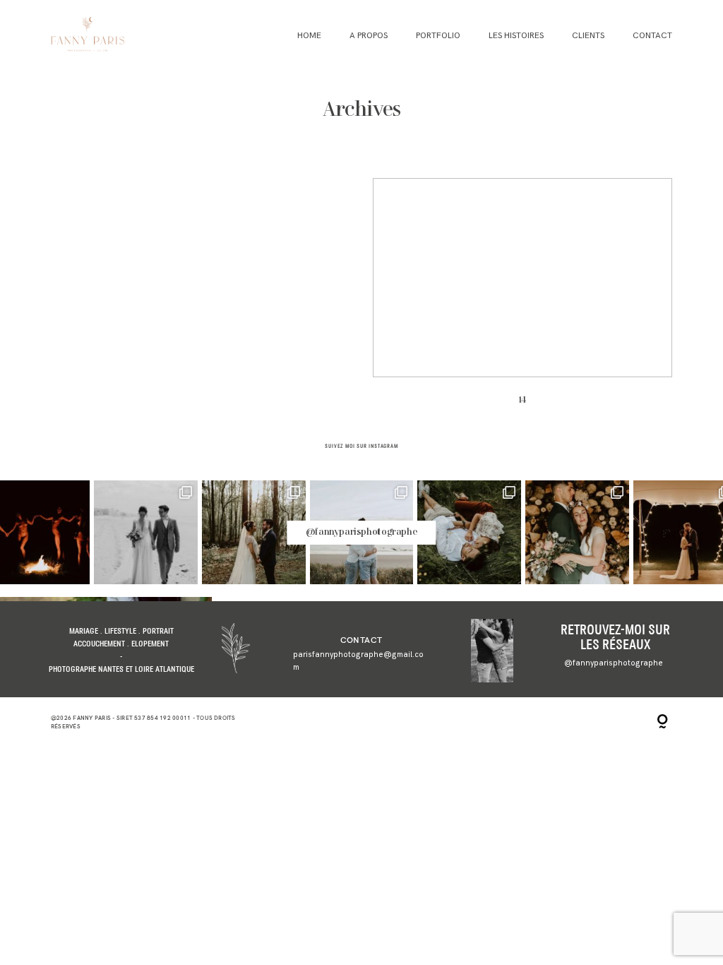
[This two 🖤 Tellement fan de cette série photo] (254, 532)
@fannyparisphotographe (362, 532)
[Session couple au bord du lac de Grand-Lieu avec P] (469, 532)
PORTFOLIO (438, 36)
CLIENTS (588, 36)
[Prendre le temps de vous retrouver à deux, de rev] (577, 532)
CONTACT (652, 36)
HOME (309, 36)
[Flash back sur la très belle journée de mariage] (146, 532)
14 (522, 299)
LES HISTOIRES (516, 36)
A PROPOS (368, 36)
